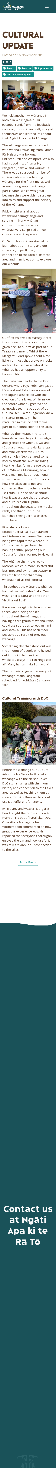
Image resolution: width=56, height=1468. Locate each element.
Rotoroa (26, 68)
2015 (8, 62)
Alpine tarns (44, 68)
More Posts (28, 862)
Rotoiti (10, 68)
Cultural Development (19, 74)
